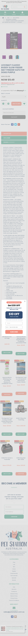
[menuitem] (12, 124)
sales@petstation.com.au (14, 612)
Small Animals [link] (14, 573)
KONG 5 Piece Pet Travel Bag (21, 419)
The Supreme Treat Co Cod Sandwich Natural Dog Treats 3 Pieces (21, 380)
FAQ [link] (14, 587)
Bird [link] (14, 566)
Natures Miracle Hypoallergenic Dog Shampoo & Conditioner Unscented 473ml (21, 340)
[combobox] (7, 327)
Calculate (14, 117)
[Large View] (4, 57)
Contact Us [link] (14, 591)
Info (25, 90)
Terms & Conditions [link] (14, 600)
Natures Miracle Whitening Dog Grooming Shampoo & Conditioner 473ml (7, 380)
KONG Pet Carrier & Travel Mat (7, 458)
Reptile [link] (14, 571)
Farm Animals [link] (14, 575)
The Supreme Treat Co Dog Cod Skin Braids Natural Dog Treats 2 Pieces (7, 420)
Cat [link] (14, 564)
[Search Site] (24, 7)
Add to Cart (16, 103)
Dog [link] (14, 562)
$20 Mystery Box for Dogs (7, 337)
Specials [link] (14, 578)
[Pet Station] (5, 7)
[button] (24, 104)
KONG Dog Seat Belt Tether (21, 458)
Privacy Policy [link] (14, 598)
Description (7, 133)
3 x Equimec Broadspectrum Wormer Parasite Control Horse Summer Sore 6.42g (15, 629)
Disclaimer (7, 138)
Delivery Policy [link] (14, 594)
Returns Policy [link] (14, 596)
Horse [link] (14, 569)
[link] (12, 616)
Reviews (6, 142)
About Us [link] (14, 589)
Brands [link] (14, 580)
